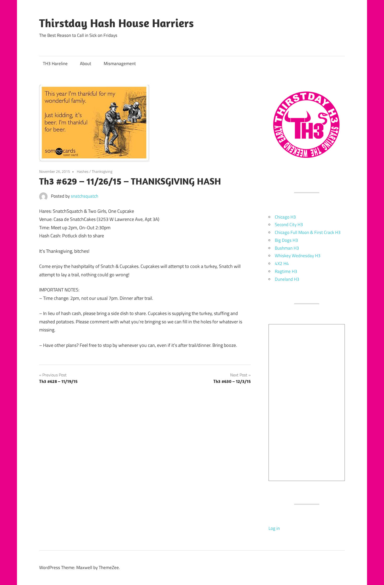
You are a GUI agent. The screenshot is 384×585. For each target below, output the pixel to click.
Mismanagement (120, 63)
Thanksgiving (102, 171)
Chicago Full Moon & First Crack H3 (308, 232)
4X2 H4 (282, 263)
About (85, 63)
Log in (274, 528)
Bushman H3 (287, 248)
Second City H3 (289, 224)
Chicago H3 (285, 217)
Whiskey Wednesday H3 (298, 255)
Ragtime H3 (286, 271)
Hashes (83, 171)
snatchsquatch (84, 196)
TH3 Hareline (55, 63)
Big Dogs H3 (286, 240)
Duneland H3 (287, 279)
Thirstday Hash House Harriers (116, 23)
